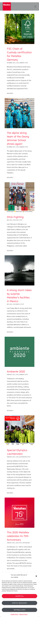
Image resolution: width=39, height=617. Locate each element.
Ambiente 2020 (16, 371)
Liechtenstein (23, 457)
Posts (26, 62)
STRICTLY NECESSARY (19, 603)
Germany (21, 62)
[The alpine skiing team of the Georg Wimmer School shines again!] (19, 113)
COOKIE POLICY (14, 614)
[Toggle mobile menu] (35, 6)
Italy (17, 220)
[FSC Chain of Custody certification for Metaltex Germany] (19, 29)
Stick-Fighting (15, 217)
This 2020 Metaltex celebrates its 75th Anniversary (18, 536)
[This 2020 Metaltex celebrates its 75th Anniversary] (19, 513)
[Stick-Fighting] (19, 197)
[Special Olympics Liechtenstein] (19, 430)
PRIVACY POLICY (23, 614)
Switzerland (26, 543)
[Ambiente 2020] (19, 352)
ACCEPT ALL (19, 596)
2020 (17, 62)
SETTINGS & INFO (19, 610)
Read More (10, 93)
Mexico (18, 304)
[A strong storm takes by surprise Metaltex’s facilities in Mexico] (19, 270)
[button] (36, 576)
